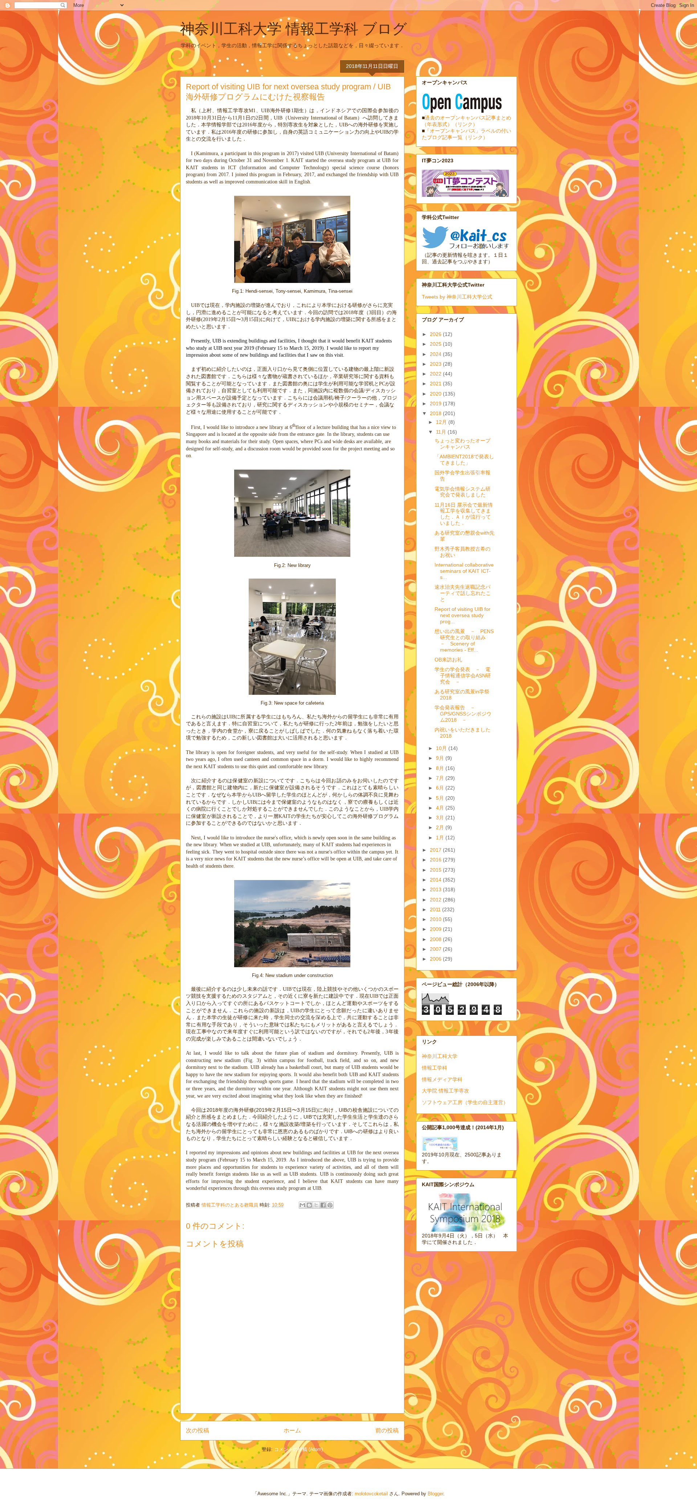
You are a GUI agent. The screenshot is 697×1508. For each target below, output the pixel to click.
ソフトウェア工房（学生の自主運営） (465, 1102)
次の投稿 (197, 1430)
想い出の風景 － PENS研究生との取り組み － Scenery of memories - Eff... (464, 640)
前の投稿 (387, 1430)
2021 (436, 383)
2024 (436, 354)
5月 (440, 798)
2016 (436, 860)
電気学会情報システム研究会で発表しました (462, 492)
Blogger (435, 1493)
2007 (436, 949)
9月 (440, 758)
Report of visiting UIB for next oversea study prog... (462, 615)
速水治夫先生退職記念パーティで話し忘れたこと (463, 593)
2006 (436, 959)
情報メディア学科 (442, 1079)
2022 (436, 374)
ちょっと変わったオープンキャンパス (462, 444)
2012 (436, 900)
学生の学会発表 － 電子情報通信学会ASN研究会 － (463, 675)
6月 (440, 788)
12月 (442, 422)
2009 (436, 929)
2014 (436, 880)
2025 (436, 344)
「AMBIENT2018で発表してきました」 (464, 460)
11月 (442, 432)
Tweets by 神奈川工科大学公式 (457, 297)
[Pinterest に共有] (330, 1205)
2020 (436, 394)
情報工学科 (434, 1068)
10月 (442, 748)
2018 (436, 413)
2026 (436, 334)
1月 (440, 837)
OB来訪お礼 (448, 659)
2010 (436, 919)
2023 (436, 364)
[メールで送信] (302, 1205)
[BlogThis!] (309, 1205)
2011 (436, 909)
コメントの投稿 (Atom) (298, 1449)
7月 (440, 778)
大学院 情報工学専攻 (445, 1091)
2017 (436, 850)
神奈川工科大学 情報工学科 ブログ (293, 29)
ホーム (292, 1430)
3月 (440, 817)
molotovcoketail (371, 1493)
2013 (436, 889)
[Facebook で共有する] (323, 1205)
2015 (436, 870)
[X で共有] (316, 1205)
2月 (440, 827)
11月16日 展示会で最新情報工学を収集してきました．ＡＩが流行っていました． (464, 514)
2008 (436, 939)
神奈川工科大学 (439, 1056)
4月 (440, 808)
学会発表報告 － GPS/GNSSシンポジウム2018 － (463, 714)
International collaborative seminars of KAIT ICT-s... (464, 571)
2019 (436, 403)
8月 (440, 768)
